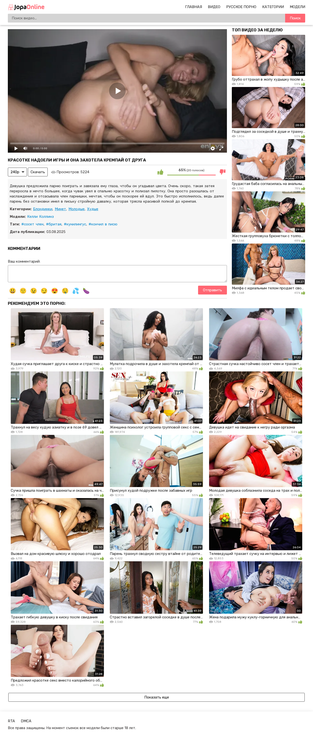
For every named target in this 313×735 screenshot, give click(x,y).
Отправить (212, 290)
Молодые (76, 209)
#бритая (53, 224)
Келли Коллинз (40, 216)
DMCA (26, 721)
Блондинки (42, 209)
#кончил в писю (103, 224)
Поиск (295, 18)
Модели (297, 7)
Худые (92, 209)
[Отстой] (222, 172)
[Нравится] (160, 172)
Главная (193, 7)
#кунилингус (75, 224)
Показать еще (156, 697)
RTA (11, 721)
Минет (60, 209)
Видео (214, 7)
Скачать (38, 172)
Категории (273, 7)
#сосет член (32, 224)
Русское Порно (241, 7)
